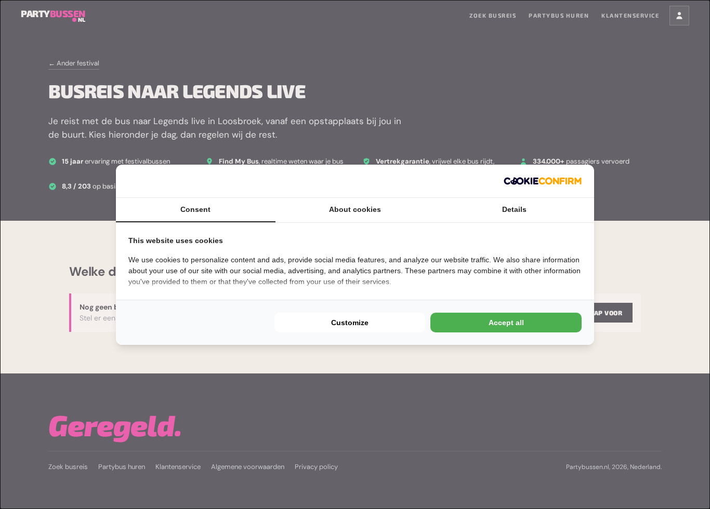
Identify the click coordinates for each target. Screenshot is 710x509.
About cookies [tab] (355, 209)
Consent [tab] (195, 209)
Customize (350, 322)
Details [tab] (514, 209)
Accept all (506, 322)
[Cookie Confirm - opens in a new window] (543, 181)
